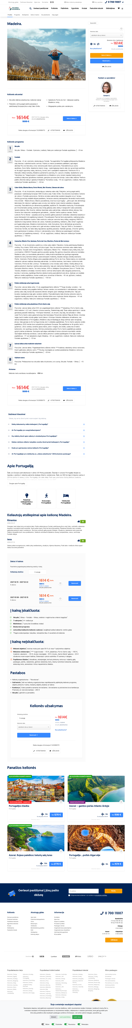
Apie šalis (33, 917)
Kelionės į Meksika (45, 987)
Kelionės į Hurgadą (78, 978)
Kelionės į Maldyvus (61, 993)
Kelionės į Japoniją (45, 993)
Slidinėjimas (110, 8)
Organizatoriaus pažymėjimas (62, 928)
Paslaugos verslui (59, 926)
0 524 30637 (119, 928)
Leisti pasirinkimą (65, 1017)
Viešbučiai (34, 926)
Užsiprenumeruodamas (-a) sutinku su (89, 895)
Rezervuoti (106, 61)
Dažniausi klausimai (26, 2)
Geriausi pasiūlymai (40, 8)
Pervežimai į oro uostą (111, 983)
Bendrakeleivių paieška (37, 928)
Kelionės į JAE (60, 986)
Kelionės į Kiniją (44, 983)
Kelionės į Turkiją (12, 974)
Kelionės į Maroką (45, 985)
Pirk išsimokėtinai (110, 980)
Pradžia (10, 15)
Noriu (113, 891)
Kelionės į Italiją (11, 983)
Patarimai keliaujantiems (38, 919)
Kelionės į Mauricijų (45, 998)
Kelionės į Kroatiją (28, 974)
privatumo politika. (101, 895)
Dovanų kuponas (110, 987)
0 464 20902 (119, 933)
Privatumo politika (59, 923)
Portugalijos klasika (19, 806)
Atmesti (53, 1017)
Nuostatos (72, 1024)
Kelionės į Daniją (27, 990)
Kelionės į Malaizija (61, 995)
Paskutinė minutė (96, 8)
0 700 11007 (114, 913)
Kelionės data (94, 31)
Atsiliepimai (25, 15)
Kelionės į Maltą (11, 989)
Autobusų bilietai (110, 985)
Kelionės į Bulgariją (12, 980)
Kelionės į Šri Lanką (45, 978)
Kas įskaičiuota (45, 15)
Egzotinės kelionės (12, 923)
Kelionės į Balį (44, 989)
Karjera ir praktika (59, 921)
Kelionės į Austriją (28, 988)
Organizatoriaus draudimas (62, 930)
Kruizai (84, 8)
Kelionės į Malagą (93, 986)
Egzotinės (75, 8)
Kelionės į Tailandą (45, 974)
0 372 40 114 (105, 933)
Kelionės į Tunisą (27, 982)
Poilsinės (54, 8)
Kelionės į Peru (44, 980)
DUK (32, 930)
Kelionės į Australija (61, 974)
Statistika (59, 1024)
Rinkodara (85, 1024)
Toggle (43, 1024)
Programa (17, 15)
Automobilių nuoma (110, 974)
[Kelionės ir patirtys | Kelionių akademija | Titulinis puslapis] (16, 9)
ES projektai (57, 934)
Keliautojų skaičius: (22, 714)
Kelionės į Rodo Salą (94, 982)
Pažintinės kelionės (12, 921)
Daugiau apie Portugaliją (17, 483)
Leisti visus (77, 1017)
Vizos (32, 921)
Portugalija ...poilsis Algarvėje (84, 855)
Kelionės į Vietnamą (45, 976)
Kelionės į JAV (60, 976)
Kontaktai (45, 2)
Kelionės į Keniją (60, 978)
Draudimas (108, 976)
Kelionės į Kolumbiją (45, 995)
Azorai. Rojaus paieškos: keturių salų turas (30, 855)
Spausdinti (93, 23)
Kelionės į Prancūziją (29, 980)
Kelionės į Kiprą (11, 987)
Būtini (47, 1024)
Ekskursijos (34, 923)
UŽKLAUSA (107, 66)
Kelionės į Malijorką (93, 984)
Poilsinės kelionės (12, 919)
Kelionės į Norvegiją (28, 993)
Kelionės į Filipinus (45, 991)
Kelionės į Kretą (77, 976)
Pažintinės (64, 8)
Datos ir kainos (35, 15)
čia (100, 1013)
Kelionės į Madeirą (93, 980)
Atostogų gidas (13, 2)
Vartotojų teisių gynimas (61, 932)
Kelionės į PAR (60, 980)
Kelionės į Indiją (60, 997)
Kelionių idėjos (35, 934)
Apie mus (37, 2)
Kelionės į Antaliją (78, 974)
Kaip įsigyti (55, 15)
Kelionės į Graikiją (12, 978)
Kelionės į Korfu (77, 984)
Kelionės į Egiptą (12, 976)
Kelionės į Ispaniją (12, 985)
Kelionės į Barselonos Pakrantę (76, 990)
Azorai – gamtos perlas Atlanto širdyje (89, 806)
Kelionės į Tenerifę (78, 986)
